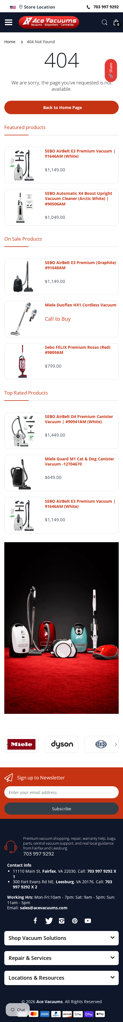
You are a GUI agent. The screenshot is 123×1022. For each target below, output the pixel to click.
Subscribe (61, 808)
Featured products (24, 127)
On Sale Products (23, 238)
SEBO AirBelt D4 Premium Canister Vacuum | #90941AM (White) (79, 419)
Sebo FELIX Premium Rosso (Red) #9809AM (77, 350)
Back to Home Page (62, 107)
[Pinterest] (75, 920)
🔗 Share (110, 70)
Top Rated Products (26, 392)
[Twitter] (48, 920)
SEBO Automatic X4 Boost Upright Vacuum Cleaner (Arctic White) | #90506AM (78, 198)
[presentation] (7, 744)
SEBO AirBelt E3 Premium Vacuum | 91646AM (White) (80, 153)
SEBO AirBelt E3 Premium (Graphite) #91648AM (80, 265)
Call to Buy (58, 318)
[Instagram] (61, 920)
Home (9, 41)
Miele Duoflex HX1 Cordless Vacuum (80, 305)
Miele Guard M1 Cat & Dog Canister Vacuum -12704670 (79, 461)
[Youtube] (88, 920)
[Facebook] (35, 920)
